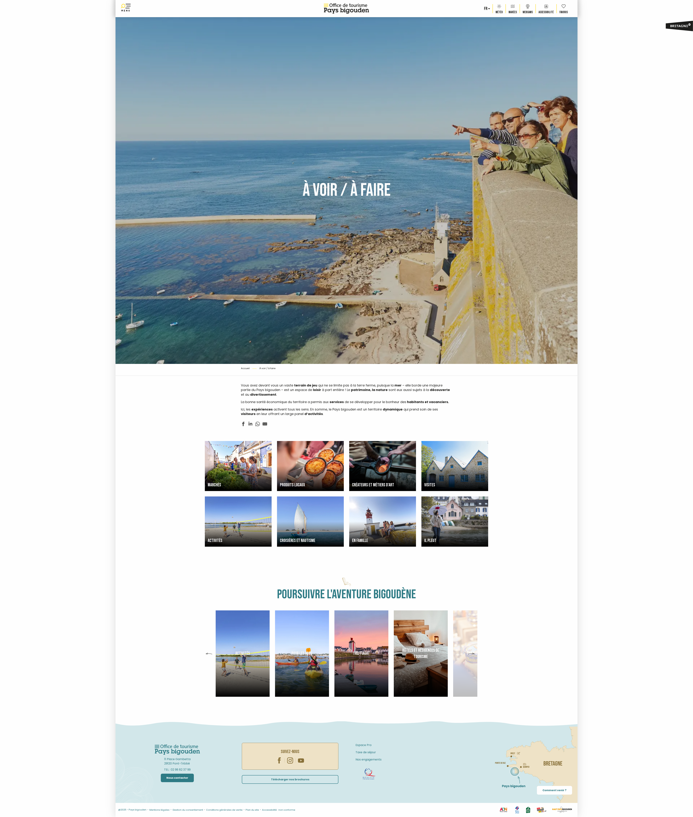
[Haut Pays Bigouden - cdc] (562, 810)
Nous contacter (177, 778)
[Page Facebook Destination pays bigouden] (86, 809)
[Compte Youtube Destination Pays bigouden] (97, 809)
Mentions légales (159, 810)
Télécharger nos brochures (290, 779)
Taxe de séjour (366, 752)
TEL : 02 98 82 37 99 (177, 770)
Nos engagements (369, 759)
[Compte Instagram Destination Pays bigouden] (92, 809)
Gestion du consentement (188, 810)
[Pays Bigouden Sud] (541, 810)
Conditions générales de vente (224, 810)
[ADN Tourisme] (503, 810)
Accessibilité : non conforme (278, 810)
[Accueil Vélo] (528, 810)
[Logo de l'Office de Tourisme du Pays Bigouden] (177, 749)
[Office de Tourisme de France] (517, 810)
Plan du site (252, 810)
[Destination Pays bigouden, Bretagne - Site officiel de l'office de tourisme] (346, 8)
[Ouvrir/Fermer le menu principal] (126, 8)
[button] (486, 9)
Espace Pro (364, 745)
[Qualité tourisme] (369, 774)
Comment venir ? (554, 790)
